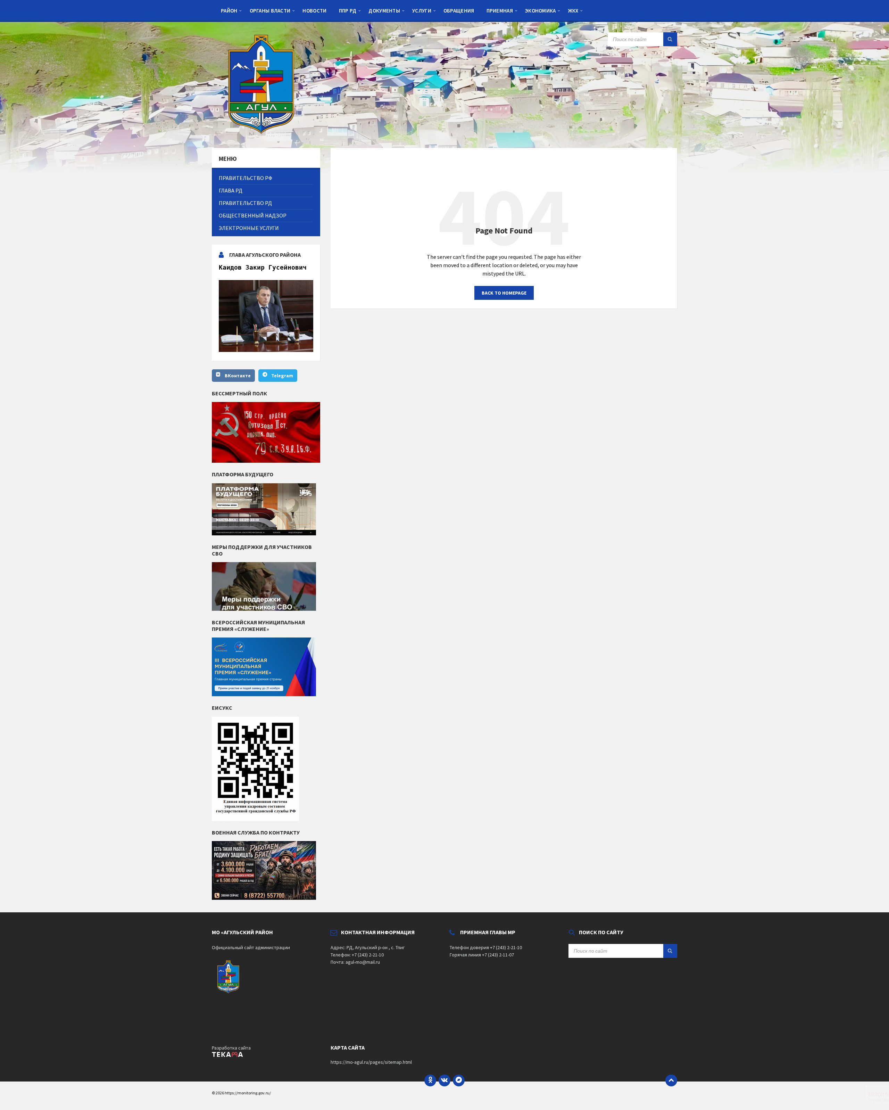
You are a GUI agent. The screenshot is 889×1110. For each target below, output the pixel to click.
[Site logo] (264, 134)
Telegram (282, 375)
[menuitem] (229, 10)
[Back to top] (671, 1080)
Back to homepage (504, 293)
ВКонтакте (238, 375)
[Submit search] (670, 39)
